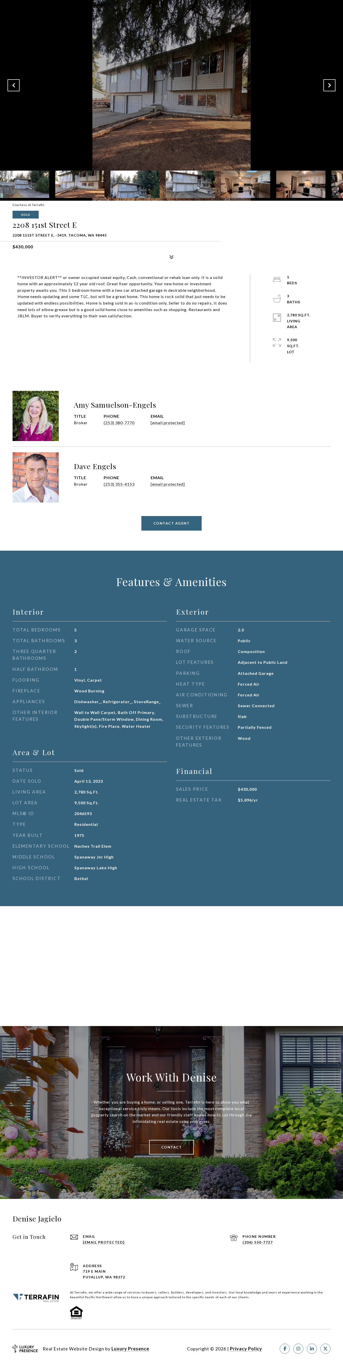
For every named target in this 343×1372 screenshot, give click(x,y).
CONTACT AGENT (171, 523)
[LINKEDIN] (312, 1349)
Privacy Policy (246, 1348)
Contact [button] (171, 1147)
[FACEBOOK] (285, 1349)
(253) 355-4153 (119, 484)
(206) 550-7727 (258, 1242)
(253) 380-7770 (119, 422)
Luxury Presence (130, 1348)
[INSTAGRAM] (298, 1349)
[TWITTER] (325, 1349)
